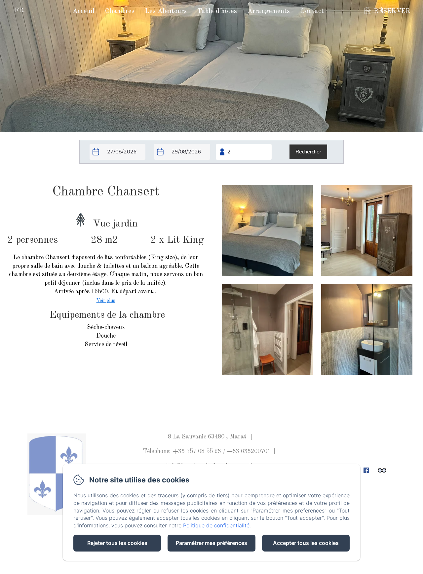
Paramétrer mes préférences (211, 543)
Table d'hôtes (217, 11)
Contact (312, 11)
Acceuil (84, 11)
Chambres (120, 11)
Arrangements (269, 11)
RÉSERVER (392, 11)
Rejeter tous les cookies (117, 543)
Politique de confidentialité (216, 525)
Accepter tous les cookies (306, 543)
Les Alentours (166, 11)
